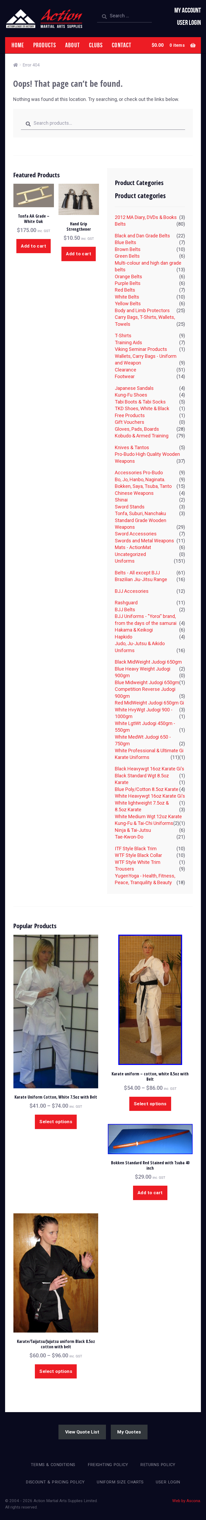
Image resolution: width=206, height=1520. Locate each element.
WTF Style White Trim (137, 862)
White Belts (127, 297)
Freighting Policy (108, 1464)
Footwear (125, 376)
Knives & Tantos (132, 447)
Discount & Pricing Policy (55, 1482)
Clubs (96, 45)
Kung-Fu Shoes (131, 395)
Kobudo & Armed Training (141, 435)
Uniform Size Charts (120, 1482)
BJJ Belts (125, 609)
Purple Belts (128, 283)
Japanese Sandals (134, 388)
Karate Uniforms (132, 757)
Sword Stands (130, 507)
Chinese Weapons (134, 493)
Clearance (125, 370)
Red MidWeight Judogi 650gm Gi (149, 703)
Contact (121, 45)
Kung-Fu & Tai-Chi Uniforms (144, 823)
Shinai (121, 500)
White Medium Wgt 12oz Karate (148, 816)
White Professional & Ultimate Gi (149, 750)
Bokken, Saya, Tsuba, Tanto (143, 486)
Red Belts (125, 290)
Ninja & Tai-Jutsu (133, 830)
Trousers (124, 869)
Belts (120, 224)
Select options (55, 1121)
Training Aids (128, 342)
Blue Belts (125, 242)
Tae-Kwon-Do (129, 837)
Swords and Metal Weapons (144, 540)
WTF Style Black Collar (138, 855)
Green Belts (127, 256)
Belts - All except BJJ (137, 572)
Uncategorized (130, 554)
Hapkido (123, 637)
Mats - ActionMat (133, 547)
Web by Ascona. (186, 1500)
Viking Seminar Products (141, 349)
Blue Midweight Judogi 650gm (147, 682)
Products (44, 45)
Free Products (130, 415)
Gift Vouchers (129, 422)
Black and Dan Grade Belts (142, 235)
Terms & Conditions (53, 1464)
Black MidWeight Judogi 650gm (148, 662)
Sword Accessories (136, 533)
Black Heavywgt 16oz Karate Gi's (149, 768)
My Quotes (129, 1432)
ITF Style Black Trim (136, 848)
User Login (189, 22)
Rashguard (126, 602)
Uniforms (125, 561)
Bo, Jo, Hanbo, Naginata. (140, 479)
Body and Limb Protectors (142, 310)
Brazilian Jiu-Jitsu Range (141, 579)
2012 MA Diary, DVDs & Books (146, 217)
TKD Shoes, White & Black (142, 408)
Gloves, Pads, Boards (137, 429)
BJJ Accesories (132, 591)
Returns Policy (157, 1464)
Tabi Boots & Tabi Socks (140, 402)
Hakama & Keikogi (134, 630)
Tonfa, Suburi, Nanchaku (140, 513)
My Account (187, 10)
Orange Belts (128, 276)
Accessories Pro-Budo (139, 472)
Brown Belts (128, 249)
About (72, 45)
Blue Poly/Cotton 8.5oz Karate (146, 789)
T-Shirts (123, 335)
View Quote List (82, 1432)
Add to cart (33, 246)
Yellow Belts (128, 303)
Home (18, 45)
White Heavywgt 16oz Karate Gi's (150, 796)
